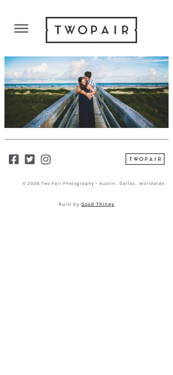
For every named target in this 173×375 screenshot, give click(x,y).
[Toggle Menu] (21, 28)
